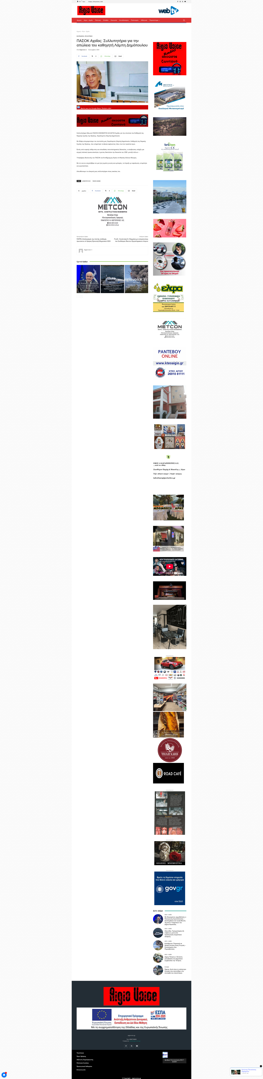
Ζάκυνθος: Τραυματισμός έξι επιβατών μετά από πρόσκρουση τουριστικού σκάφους (112, 287)
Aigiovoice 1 (83, 49)
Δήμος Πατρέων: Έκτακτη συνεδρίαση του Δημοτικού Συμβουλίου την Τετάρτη (174, 958)
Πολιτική (88, 36)
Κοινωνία (80, 36)
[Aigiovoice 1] (81, 251)
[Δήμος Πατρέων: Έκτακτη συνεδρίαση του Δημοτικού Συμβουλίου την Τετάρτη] (158, 958)
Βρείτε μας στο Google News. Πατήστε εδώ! (95, 108)
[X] (182, 1)
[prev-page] (78, 296)
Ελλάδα (167, 967)
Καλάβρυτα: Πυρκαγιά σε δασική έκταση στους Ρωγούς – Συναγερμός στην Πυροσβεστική (136, 287)
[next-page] (81, 296)
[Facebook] (177, 1)
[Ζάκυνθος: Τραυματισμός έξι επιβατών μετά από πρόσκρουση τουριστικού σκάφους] (112, 279)
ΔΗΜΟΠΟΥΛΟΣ (86, 181)
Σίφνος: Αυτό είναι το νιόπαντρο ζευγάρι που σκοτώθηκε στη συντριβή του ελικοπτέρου (175, 971)
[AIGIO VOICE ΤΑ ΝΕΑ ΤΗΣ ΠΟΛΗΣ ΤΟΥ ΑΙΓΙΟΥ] (91, 10)
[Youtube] (185, 1)
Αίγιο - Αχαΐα (85, 31)
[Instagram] (180, 1)
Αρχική (79, 31)
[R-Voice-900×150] (112, 120)
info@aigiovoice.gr (134, 1041)
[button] (184, 20)
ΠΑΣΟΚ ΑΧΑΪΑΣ (96, 181)
